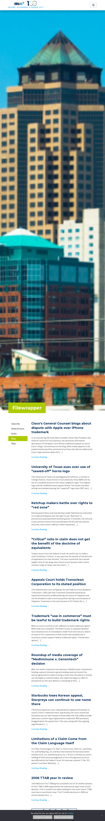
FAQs (13, 443)
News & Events (17, 428)
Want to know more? (63, 817)
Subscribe (15, 423)
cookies (70, 813)
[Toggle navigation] (93, 5)
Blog (13, 438)
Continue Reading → (40, 457)
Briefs (14, 433)
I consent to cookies (42, 817)
